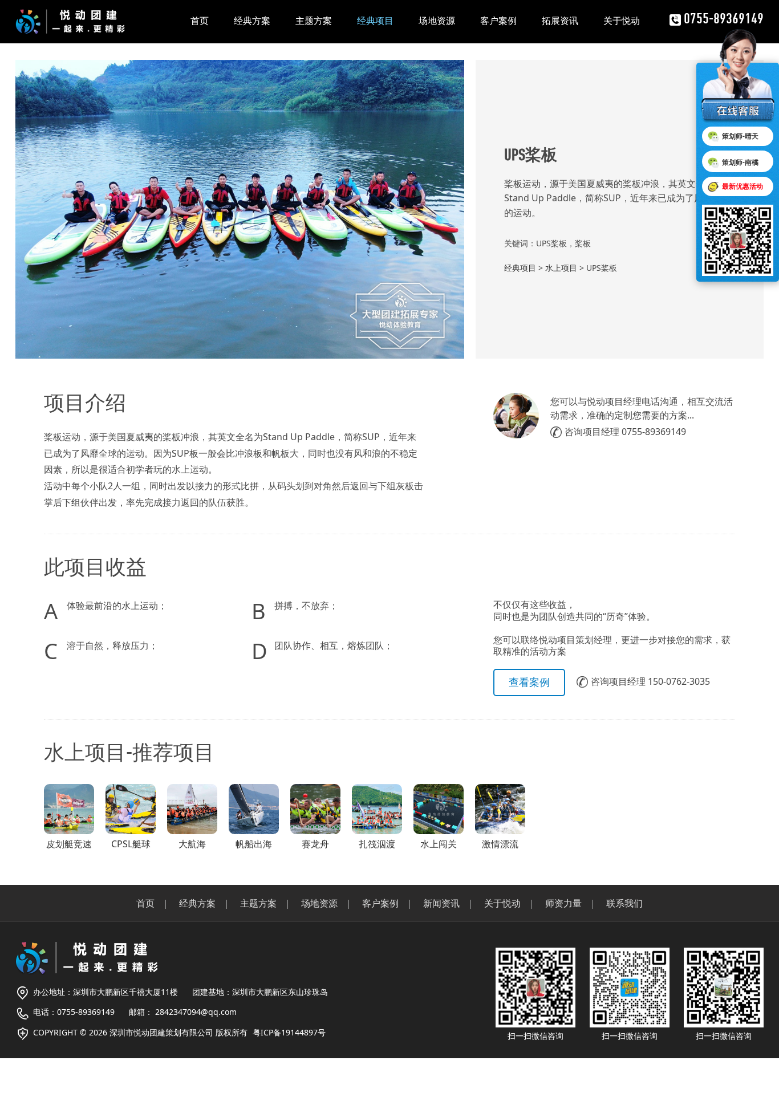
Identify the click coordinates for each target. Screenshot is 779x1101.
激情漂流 (500, 844)
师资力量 (563, 903)
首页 (199, 20)
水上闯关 (438, 844)
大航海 (192, 844)
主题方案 (313, 20)
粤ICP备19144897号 (289, 1032)
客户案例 (498, 20)
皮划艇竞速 (69, 844)
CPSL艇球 (131, 844)
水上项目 (561, 267)
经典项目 (375, 20)
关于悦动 (621, 20)
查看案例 (529, 682)
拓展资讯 (560, 20)
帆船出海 (254, 844)
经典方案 (252, 20)
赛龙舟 (315, 844)
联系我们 (624, 903)
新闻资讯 (441, 903)
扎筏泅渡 (377, 844)
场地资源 (437, 20)
